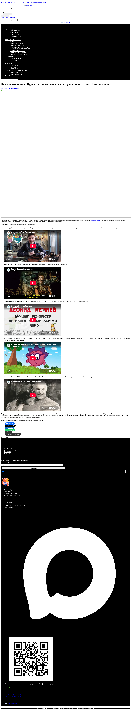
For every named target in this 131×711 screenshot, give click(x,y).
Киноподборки (16, 74)
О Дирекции (8, 448)
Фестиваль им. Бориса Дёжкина (19, 55)
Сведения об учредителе (14, 37)
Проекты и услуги (10, 450)
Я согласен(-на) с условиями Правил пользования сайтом (21, 471)
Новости (17, 88)
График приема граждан (8, 17)
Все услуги (15, 60)
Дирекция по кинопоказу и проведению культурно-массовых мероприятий (24, 2)
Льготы (8, 76)
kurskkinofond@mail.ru (16, 509)
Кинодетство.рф (95, 220)
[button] (61, 25)
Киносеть (7, 452)
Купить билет (7, 14)
